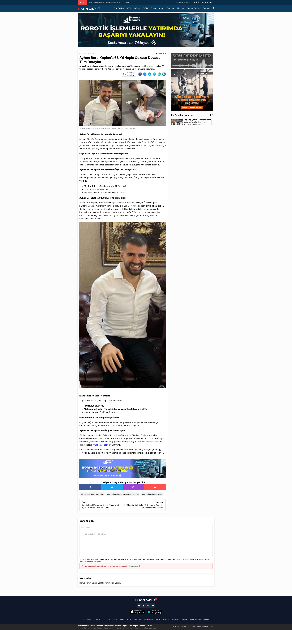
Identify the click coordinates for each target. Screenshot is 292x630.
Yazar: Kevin (85, 129)
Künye (212, 627)
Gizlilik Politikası (202, 627)
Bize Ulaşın (191, 627)
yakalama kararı (100, 445)
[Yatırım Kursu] (192, 90)
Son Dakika (119, 8)
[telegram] (154, 74)
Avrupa (184, 619)
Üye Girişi (208, 2)
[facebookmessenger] (145, 74)
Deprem (206, 8)
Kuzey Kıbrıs (148, 619)
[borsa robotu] (146, 30)
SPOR (129, 8)
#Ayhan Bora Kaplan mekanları (92, 494)
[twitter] (149, 74)
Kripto (161, 8)
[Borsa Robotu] (122, 468)
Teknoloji (170, 8)
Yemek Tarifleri (193, 8)
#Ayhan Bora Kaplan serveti (152, 494)
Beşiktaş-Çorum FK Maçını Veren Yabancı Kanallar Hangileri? (110, 2)
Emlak (158, 619)
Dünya (137, 8)
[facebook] (140, 74)
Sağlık (145, 8)
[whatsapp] (159, 74)
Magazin (180, 8)
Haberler (82, 53)
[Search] (213, 8)
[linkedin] (164, 74)
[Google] (137, 612)
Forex (153, 8)
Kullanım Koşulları (179, 627)
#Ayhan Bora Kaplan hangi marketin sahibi (123, 494)
